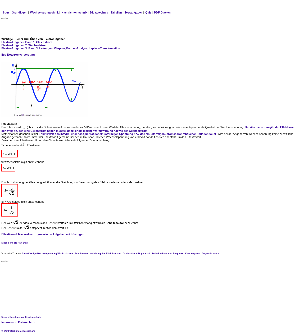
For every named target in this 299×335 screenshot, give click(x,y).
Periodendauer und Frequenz (167, 253)
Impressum (8, 322)
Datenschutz (26, 322)
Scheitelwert (81, 253)
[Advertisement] (64, 26)
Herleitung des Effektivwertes (105, 253)
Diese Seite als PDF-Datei (14, 242)
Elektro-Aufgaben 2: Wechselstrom (24, 45)
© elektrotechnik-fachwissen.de (18, 331)
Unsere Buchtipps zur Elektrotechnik (21, 317)
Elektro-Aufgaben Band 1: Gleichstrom (26, 42)
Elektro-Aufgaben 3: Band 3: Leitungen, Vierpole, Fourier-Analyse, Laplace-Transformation (60, 48)
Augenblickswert (211, 253)
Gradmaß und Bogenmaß (136, 253)
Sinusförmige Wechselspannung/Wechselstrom (47, 253)
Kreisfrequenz (192, 253)
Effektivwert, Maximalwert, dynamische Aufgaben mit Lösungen (42, 234)
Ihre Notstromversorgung (18, 54)
